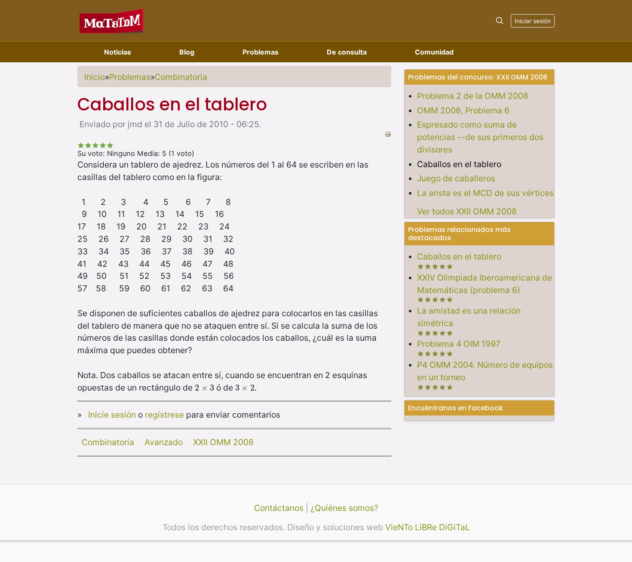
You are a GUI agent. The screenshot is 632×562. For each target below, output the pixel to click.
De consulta (347, 52)
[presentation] (204, 387)
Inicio (94, 77)
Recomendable (95, 145)
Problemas (260, 52)
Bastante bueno (103, 145)
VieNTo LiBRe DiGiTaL (427, 527)
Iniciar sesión (533, 20)
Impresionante (110, 145)
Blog (186, 52)
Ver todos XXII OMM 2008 (467, 211)
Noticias (117, 52)
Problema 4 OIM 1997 (458, 344)
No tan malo (88, 145)
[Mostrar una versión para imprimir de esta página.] (387, 133)
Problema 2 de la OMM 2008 (472, 96)
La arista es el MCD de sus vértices (485, 193)
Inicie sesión (112, 414)
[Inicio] (112, 20)
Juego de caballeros (456, 178)
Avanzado (163, 442)
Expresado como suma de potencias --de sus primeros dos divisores (480, 137)
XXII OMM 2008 (223, 442)
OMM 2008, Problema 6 (463, 110)
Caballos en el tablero (459, 164)
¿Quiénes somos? (344, 508)
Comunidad (434, 52)
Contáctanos (279, 508)
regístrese (164, 414)
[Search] (499, 20)
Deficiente (81, 145)
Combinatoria (181, 77)
